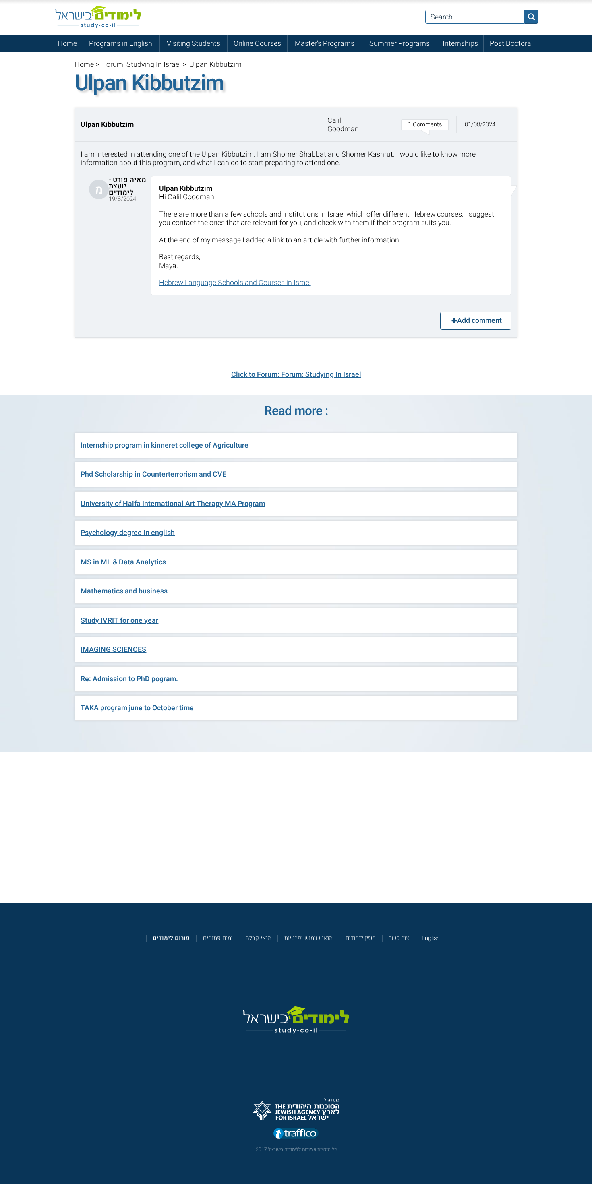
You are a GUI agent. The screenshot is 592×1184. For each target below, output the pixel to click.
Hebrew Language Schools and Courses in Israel (235, 282)
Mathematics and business (124, 591)
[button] (296, 124)
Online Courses (257, 43)
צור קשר (399, 938)
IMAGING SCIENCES (113, 649)
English (431, 938)
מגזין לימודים (361, 938)
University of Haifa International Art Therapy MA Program (173, 503)
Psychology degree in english (128, 532)
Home (67, 43)
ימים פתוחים (218, 938)
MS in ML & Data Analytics (123, 562)
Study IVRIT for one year (119, 620)
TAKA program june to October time (137, 708)
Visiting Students (193, 43)
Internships (460, 43)
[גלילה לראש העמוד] (585, 1160)
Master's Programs (324, 43)
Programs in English (120, 43)
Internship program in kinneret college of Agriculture (164, 445)
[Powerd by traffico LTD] (296, 1134)
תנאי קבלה (258, 938)
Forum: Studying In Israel (141, 64)
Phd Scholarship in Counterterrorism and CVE (153, 474)
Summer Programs (399, 43)
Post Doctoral (511, 43)
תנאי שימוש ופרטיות (308, 938)
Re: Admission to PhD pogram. (129, 679)
